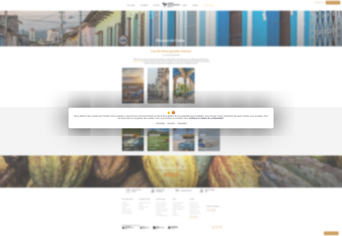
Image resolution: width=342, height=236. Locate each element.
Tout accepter (160, 123)
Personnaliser (182, 123)
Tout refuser (171, 123)
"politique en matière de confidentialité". (206, 118)
